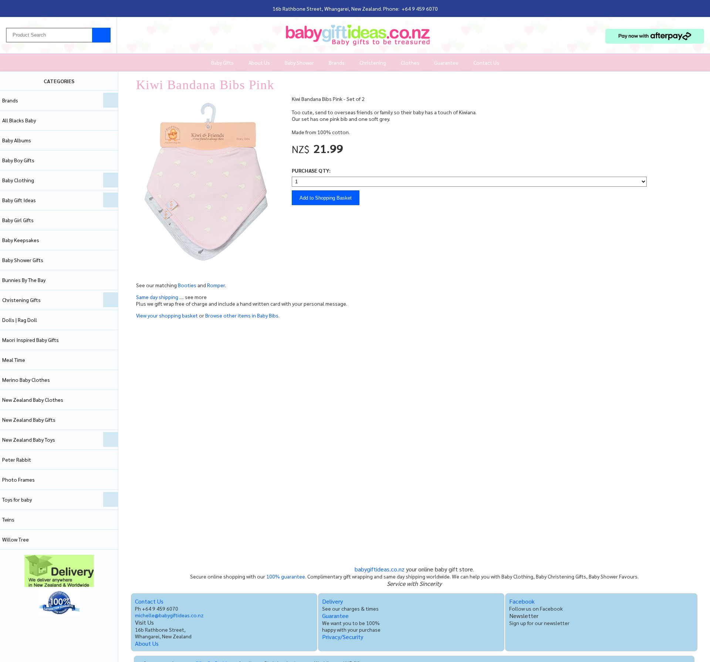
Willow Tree (15, 539)
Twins (8, 519)
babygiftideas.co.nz (380, 569)
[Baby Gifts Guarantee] (59, 614)
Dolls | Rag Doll (19, 319)
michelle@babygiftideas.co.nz (169, 615)
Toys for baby (17, 499)
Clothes (410, 62)
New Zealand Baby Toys (28, 439)
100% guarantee (285, 576)
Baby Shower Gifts (22, 260)
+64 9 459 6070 (420, 8)
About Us (259, 62)
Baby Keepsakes (20, 240)
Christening (372, 62)
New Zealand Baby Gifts (28, 419)
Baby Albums (16, 140)
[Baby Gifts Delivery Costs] (59, 584)
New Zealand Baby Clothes (32, 399)
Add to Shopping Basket (326, 198)
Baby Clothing (18, 180)
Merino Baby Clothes (26, 379)
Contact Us (486, 62)
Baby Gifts (222, 62)
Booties (187, 285)
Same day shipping (157, 296)
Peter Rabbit (16, 459)
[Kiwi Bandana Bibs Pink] (208, 270)
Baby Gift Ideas (19, 200)
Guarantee (446, 62)
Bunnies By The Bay (23, 279)
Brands (337, 62)
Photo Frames (18, 479)
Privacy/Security (342, 637)
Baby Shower (299, 62)
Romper (216, 285)
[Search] (101, 35)
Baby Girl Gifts (18, 220)
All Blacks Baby (19, 120)
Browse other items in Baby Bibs (241, 315)
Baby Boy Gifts (18, 160)
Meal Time (13, 359)
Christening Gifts (21, 299)
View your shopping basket (167, 315)
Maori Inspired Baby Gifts (30, 339)
